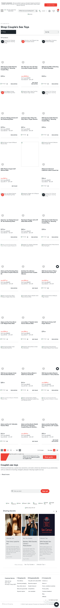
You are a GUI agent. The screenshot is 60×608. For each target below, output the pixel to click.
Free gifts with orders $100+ (34, 580)
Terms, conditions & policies (48, 586)
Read (49, 457)
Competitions (31, 588)
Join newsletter (31, 591)
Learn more (30, 496)
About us (44, 583)
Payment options (21, 591)
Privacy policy (37, 4)
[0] (58, 11)
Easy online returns (21, 586)
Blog (43, 594)
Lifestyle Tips (40, 564)
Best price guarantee (22, 588)
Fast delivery (20, 580)
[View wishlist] (54, 11)
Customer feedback (47, 591)
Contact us (44, 580)
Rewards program (32, 583)
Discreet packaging (21, 583)
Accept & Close (50, 4)
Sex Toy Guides (29, 564)
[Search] (36, 11)
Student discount (32, 586)
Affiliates (44, 596)
